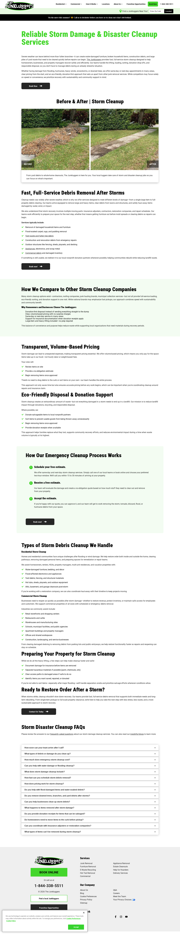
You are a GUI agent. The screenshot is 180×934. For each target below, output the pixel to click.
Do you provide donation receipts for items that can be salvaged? (54, 814)
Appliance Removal (121, 863)
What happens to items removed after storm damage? (49, 808)
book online (120, 472)
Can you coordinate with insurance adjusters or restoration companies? (57, 826)
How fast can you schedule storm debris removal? (47, 778)
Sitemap (83, 903)
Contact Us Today (36, 711)
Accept (76, 927)
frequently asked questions (61, 734)
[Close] (83, 912)
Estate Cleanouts (120, 866)
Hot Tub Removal (87, 873)
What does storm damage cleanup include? (44, 772)
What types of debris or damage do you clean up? (47, 754)
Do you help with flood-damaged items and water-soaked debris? (54, 790)
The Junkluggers (94, 59)
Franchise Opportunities (49, 908)
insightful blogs (137, 734)
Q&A (115, 890)
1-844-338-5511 (48, 886)
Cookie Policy (11, 921)
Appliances (30, 248)
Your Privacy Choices (122, 899)
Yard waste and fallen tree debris (39, 236)
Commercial (85, 876)
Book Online (48, 872)
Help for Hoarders (120, 870)
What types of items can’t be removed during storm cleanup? (52, 832)
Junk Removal (86, 863)
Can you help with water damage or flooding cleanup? (49, 766)
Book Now (33, 86)
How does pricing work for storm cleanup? (44, 784)
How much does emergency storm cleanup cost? (47, 760)
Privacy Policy (86, 899)
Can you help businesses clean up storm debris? (47, 802)
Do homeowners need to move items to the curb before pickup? (54, 820)
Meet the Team (119, 896)
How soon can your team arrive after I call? (44, 748)
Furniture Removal (88, 866)
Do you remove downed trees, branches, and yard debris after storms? (57, 796)
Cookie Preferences (73, 918)
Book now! (33, 266)
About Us (84, 890)
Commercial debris (33, 253)
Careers (116, 893)
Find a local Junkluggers (49, 898)
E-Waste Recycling (88, 870)
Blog (82, 893)
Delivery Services (120, 873)
